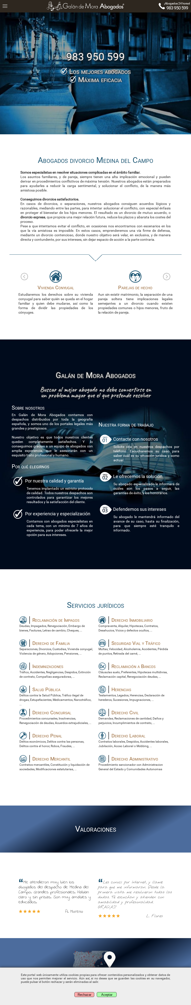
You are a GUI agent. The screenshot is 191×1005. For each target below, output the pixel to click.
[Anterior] (24, 277)
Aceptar (106, 995)
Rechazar (84, 995)
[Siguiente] (167, 277)
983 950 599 (177, 7)
